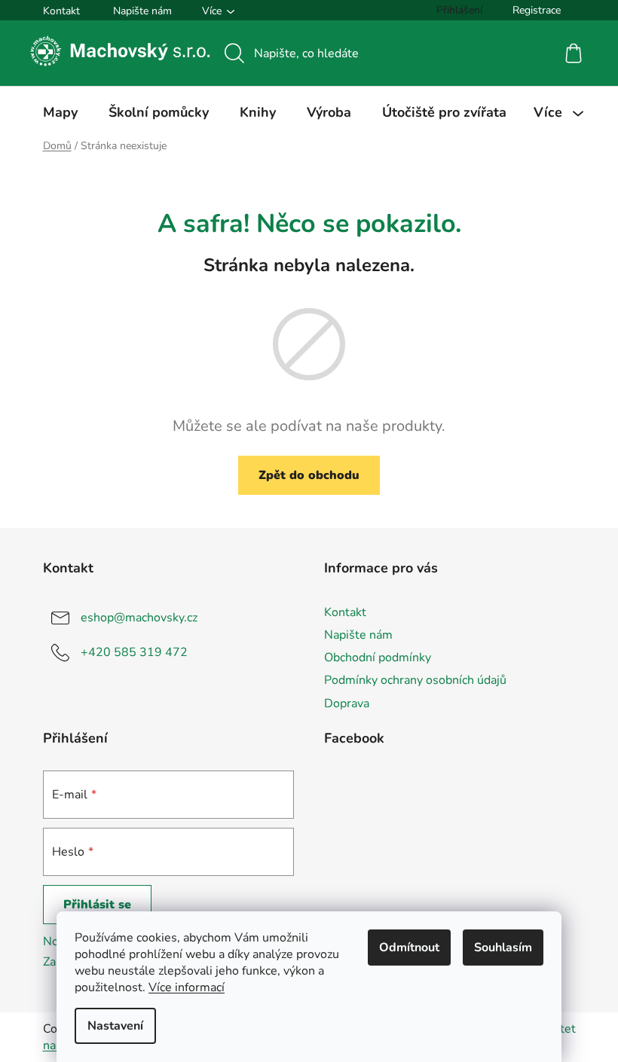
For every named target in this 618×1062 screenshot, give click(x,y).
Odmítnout (409, 947)
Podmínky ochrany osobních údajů (415, 680)
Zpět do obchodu (309, 475)
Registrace (536, 10)
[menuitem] (60, 112)
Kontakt (61, 11)
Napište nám (142, 11)
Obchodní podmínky (377, 657)
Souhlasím (503, 947)
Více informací (186, 987)
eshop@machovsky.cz (139, 617)
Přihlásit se (97, 904)
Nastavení (115, 1026)
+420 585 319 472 (134, 652)
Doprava (346, 703)
